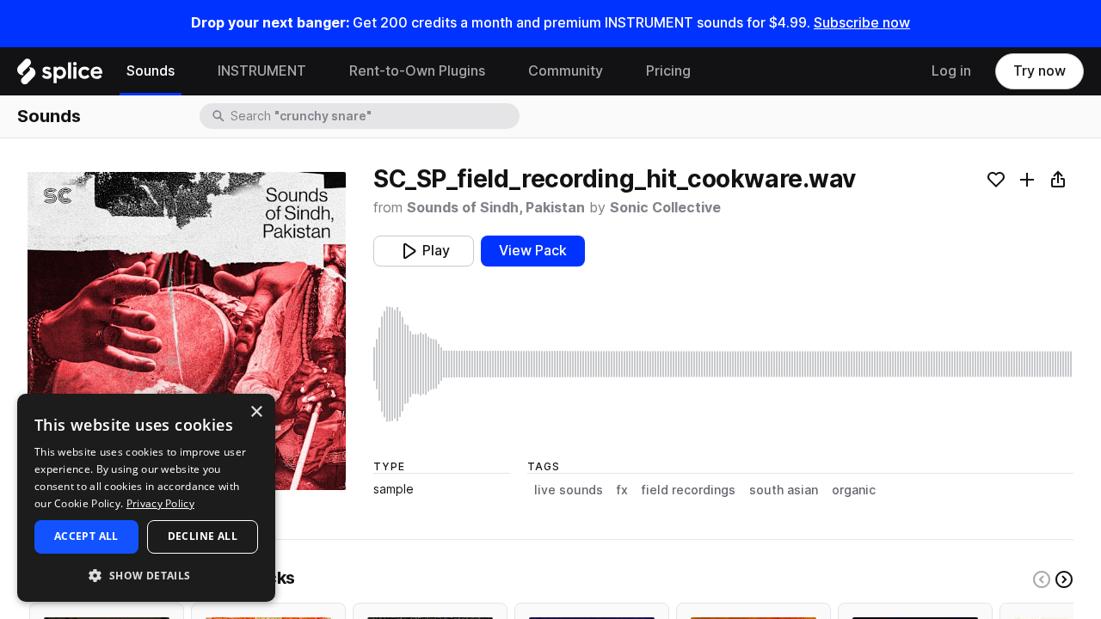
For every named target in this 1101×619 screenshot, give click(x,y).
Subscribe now (862, 23)
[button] (146, 575)
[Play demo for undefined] (187, 331)
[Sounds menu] (187, 71)
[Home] (59, 75)
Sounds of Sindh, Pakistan (496, 207)
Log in (951, 71)
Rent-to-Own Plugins (417, 71)
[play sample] (723, 364)
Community (565, 71)
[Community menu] (616, 71)
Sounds (150, 71)
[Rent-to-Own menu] (498, 71)
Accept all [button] (86, 536)
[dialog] (146, 498)
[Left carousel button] (1041, 579)
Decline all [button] (202, 536)
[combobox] (373, 116)
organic (854, 490)
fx (622, 490)
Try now (1039, 71)
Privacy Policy (160, 503)
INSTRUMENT (262, 71)
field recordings (688, 490)
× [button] (255, 412)
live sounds (568, 490)
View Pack (533, 250)
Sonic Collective (665, 207)
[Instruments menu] (319, 71)
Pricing (668, 71)
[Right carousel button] (1064, 579)
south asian (783, 490)
